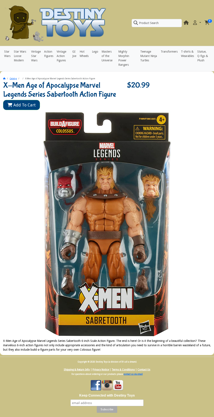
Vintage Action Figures (61, 56)
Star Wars (7, 54)
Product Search (149, 23)
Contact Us (144, 369)
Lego (95, 51)
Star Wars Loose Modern (20, 56)
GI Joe (74, 54)
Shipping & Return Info (77, 369)
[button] (197, 23)
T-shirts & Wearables (187, 54)
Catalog (13, 78)
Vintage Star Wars (36, 56)
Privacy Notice (101, 369)
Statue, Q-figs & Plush (202, 56)
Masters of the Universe (107, 56)
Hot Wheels (84, 54)
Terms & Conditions (123, 369)
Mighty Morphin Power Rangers (123, 58)
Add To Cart (24, 104)
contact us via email (133, 374)
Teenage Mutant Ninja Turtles (148, 56)
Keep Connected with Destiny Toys (107, 395)
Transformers (169, 51)
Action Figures (48, 54)
